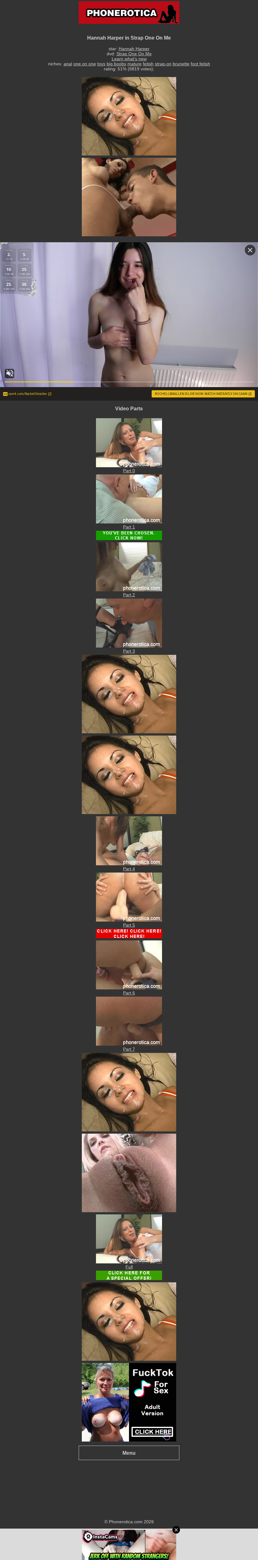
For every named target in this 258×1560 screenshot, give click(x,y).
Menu (129, 1453)
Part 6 (129, 992)
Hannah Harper (134, 48)
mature (134, 63)
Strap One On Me (134, 53)
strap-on (163, 63)
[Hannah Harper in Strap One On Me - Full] (129, 1261)
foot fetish (200, 63)
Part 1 (129, 526)
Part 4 (129, 868)
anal (68, 63)
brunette (181, 63)
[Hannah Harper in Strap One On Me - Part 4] (129, 863)
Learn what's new (129, 58)
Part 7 (129, 1049)
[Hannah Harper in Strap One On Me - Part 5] (129, 919)
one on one (84, 63)
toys (101, 63)
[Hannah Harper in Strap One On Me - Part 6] (129, 987)
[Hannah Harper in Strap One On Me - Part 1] (129, 521)
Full (129, 1266)
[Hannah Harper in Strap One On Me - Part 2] (129, 589)
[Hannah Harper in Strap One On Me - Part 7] (129, 1044)
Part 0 (129, 470)
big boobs (116, 63)
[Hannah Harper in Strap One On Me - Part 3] (129, 646)
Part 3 (129, 651)
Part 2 (129, 594)
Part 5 (129, 925)
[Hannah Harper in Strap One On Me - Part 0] (129, 465)
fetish (148, 63)
